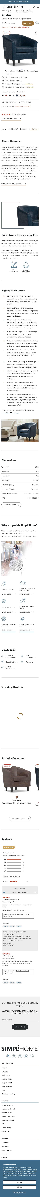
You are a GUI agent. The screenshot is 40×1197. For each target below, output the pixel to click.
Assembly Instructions (10, 656)
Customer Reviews (9, 119)
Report (19, 926)
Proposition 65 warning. (9, 413)
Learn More (6, 594)
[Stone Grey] (13, 95)
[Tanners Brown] (10, 95)
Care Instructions (30, 656)
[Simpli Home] (15, 6)
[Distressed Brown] (24, 95)
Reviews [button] (35, 129)
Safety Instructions (10, 667)
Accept (19, 1182)
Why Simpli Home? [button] (10, 129)
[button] (37, 23)
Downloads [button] (25, 129)
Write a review (21, 114)
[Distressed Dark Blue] (17, 95)
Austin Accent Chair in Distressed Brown (16, 803)
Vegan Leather (7, 106)
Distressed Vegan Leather (22, 106)
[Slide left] (5, 49)
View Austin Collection (11, 184)
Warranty (29, 662)
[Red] (6, 95)
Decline (19, 1187)
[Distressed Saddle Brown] (20, 95)
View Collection (18, 819)
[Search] (34, 7)
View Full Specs (9, 505)
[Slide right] (35, 49)
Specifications (11, 662)
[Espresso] (2, 95)
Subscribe (20, 1027)
